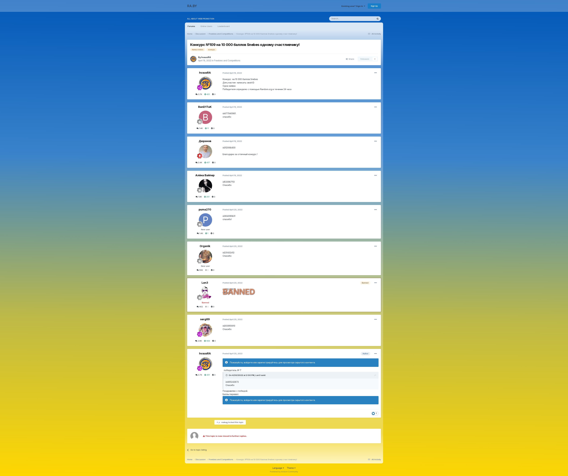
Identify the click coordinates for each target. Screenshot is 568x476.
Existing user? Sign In (352, 6)
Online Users (206, 26)
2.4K (199, 162)
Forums (191, 26)
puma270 (205, 209)
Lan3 (205, 282)
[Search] (377, 18)
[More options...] (376, 73)
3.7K (199, 94)
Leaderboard (224, 26)
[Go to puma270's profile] (205, 220)
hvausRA (206, 57)
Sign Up (374, 6)
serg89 (205, 319)
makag (224, 422)
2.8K (199, 341)
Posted (232, 73)
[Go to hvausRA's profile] (193, 59)
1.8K (200, 196)
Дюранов (205, 141)
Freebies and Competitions (227, 60)
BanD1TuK (205, 106)
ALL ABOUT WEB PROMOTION (200, 18)
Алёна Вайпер (204, 175)
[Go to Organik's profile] (205, 256)
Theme (290, 468)
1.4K (201, 128)
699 (201, 270)
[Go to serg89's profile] (205, 329)
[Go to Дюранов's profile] (205, 151)
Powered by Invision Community (284, 472)
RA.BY (192, 6)
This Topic (365, 18)
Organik (205, 246)
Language (277, 468)
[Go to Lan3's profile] (205, 293)
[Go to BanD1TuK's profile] (205, 117)
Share (350, 59)
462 (201, 306)
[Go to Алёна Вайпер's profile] (205, 185)
